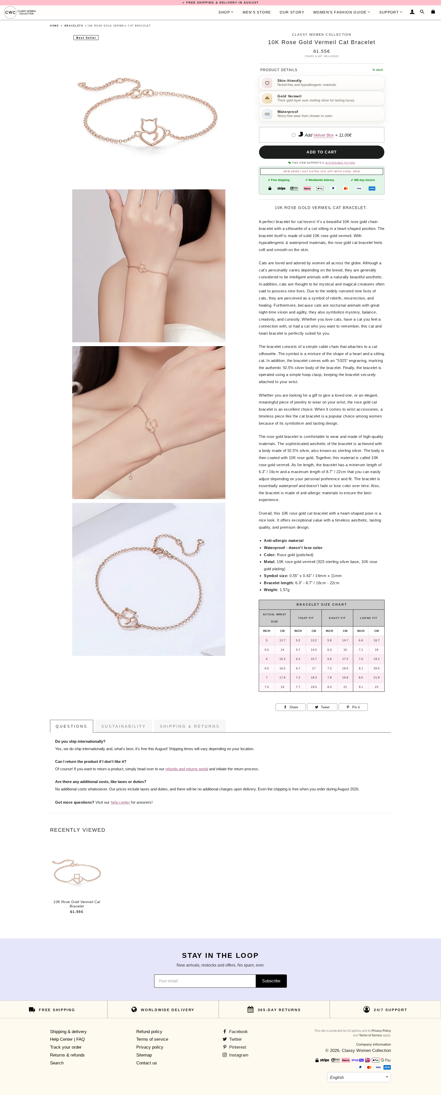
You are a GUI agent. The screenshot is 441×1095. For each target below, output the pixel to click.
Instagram (238, 1055)
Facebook (238, 1031)
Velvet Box (323, 135)
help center (120, 802)
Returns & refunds (67, 1055)
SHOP (224, 12)
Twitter (235, 1039)
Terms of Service (370, 1035)
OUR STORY (292, 12)
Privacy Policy (381, 1031)
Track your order (66, 1047)
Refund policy (149, 1031)
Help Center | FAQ (67, 1039)
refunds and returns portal (186, 769)
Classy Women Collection (366, 1050)
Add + (327, 135)
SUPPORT (389, 12)
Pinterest (237, 1047)
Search (57, 1063)
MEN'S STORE (257, 12)
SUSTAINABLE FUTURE (340, 163)
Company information (373, 1044)
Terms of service (152, 1039)
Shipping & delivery (68, 1031)
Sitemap (144, 1055)
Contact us (146, 1063)
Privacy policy (149, 1047)
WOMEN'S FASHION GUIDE (339, 12)
